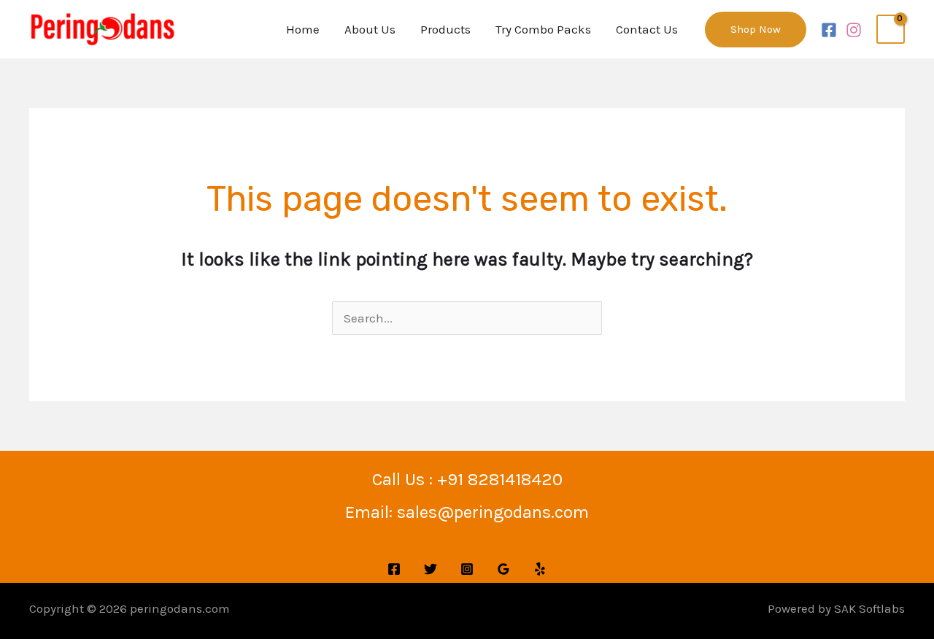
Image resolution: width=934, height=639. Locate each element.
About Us (369, 29)
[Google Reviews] (503, 569)
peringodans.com (180, 608)
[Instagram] (854, 30)
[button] (755, 29)
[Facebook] (829, 30)
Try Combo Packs (543, 29)
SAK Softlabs (869, 608)
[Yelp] (540, 569)
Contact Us (647, 29)
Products (445, 29)
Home (303, 29)
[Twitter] (430, 569)
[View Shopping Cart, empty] (890, 29)
